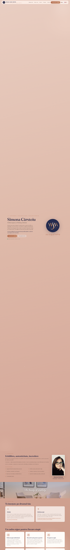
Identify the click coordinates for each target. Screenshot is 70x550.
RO (63, 2)
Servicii (41, 2)
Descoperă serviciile (22, 235)
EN (66, 2)
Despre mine (31, 2)
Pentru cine (36, 2)
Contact (48, 2)
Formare (44, 2)
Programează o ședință (55, 2)
